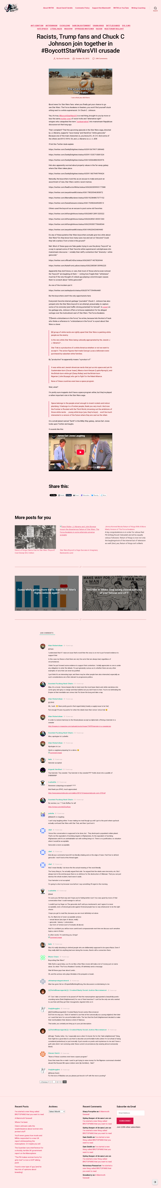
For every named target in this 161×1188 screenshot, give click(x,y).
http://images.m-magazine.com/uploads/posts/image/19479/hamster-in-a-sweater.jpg (79, 726)
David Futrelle (64, 59)
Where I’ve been (21, 1122)
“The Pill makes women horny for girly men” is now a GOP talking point (28, 1160)
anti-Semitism (37, 25)
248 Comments (101, 59)
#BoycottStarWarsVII (68, 116)
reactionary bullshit (114, 29)
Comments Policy (82, 8)
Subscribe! (125, 1121)
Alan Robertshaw (55, 646)
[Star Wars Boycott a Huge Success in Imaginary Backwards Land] (80, 537)
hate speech (42, 29)
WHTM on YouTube (121, 8)
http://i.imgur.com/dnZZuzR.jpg (59, 807)
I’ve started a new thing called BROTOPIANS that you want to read (97, 1140)
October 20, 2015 (82, 59)
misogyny (68, 29)
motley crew (65, 119)
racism (99, 29)
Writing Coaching (138, 8)
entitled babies (113, 25)
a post (105, 307)
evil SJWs (126, 25)
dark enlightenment (81, 25)
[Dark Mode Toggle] (155, 1182)
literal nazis (56, 29)
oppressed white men (84, 29)
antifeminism (51, 25)
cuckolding (65, 25)
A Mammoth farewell (23, 1118)
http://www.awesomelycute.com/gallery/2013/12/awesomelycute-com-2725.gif (77, 793)
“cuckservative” (82, 121)
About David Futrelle (64, 8)
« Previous (44, 1082)
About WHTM (48, 8)
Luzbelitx (52, 782)
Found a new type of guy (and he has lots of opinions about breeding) (28, 1169)
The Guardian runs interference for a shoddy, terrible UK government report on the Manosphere (29, 1150)
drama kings (98, 25)
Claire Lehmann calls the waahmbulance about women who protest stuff (29, 1129)
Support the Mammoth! (101, 8)
